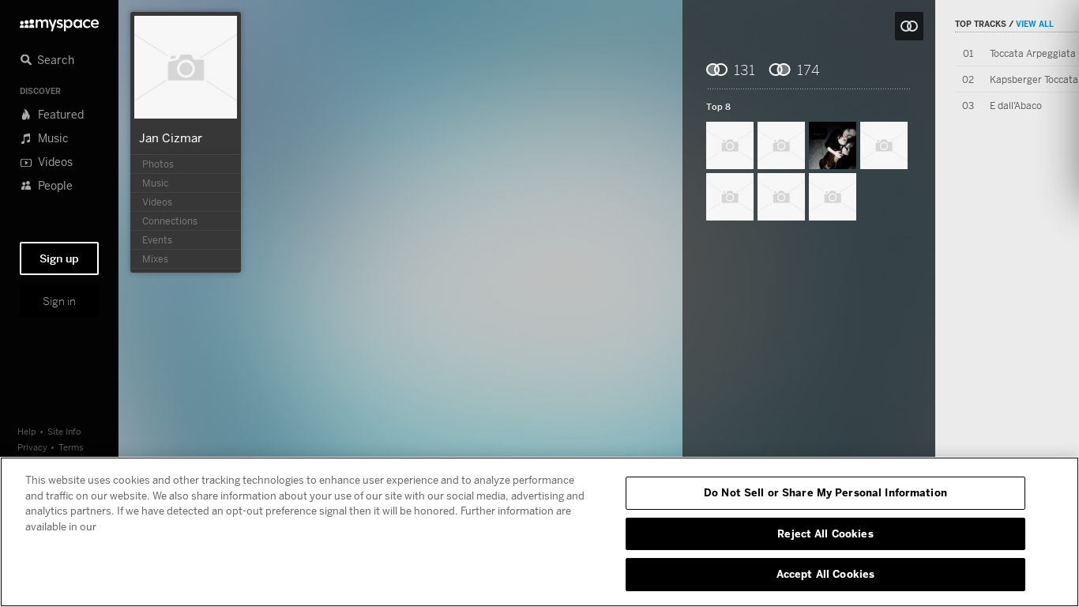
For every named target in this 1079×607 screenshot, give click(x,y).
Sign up (59, 258)
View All (1035, 23)
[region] (539, 532)
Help (26, 431)
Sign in (59, 301)
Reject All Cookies (825, 533)
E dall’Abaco (1016, 105)
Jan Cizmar (170, 137)
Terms (71, 447)
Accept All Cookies (825, 574)
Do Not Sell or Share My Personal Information (825, 492)
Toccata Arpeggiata (1033, 53)
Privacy (32, 447)
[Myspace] (59, 21)
